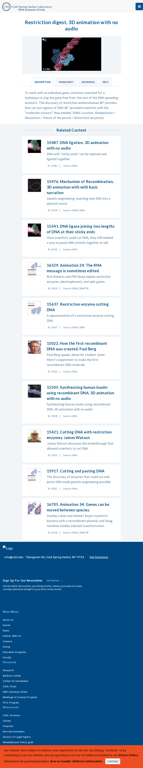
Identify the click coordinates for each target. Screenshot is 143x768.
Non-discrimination (14, 731)
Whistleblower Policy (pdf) (18, 742)
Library (7, 720)
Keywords (88, 82)
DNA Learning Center (15, 691)
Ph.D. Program (11, 702)
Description (43, 82)
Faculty (7, 657)
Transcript (66, 82)
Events (6, 625)
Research (8, 670)
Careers (7, 641)
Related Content (71, 130)
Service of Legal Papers (17, 736)
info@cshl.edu (14, 557)
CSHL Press (9, 686)
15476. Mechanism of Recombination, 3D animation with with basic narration (80, 187)
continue (112, 761)
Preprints (8, 726)
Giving (6, 646)
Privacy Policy (128, 755)
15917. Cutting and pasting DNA (76, 471)
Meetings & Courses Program (20, 697)
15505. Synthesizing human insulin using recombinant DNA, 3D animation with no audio (80, 393)
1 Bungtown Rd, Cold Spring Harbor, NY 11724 (55, 557)
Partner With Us (12, 635)
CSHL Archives (11, 715)
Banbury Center (12, 675)
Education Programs (14, 652)
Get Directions (99, 557)
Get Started (53, 580)
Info (105, 82)
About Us (8, 619)
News (6, 630)
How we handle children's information (76, 761)
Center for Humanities (15, 680)
